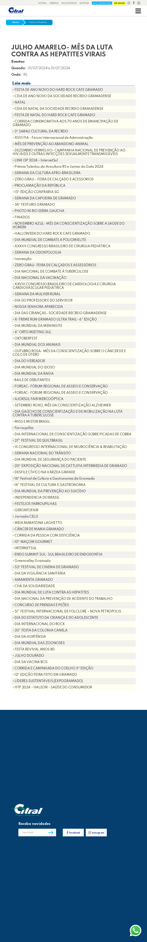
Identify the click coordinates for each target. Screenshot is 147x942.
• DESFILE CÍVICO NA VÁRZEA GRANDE (44, 472)
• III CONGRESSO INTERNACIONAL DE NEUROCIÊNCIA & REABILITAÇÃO (70, 447)
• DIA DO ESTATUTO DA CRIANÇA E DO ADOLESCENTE (55, 618)
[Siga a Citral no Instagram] (138, 3)
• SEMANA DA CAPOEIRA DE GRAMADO (44, 198)
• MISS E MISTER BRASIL (31, 421)
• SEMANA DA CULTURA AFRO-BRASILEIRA (47, 173)
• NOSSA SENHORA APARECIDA (38, 307)
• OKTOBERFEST (25, 338)
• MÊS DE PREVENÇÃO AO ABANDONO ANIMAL (50, 144)
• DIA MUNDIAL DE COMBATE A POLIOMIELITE (49, 240)
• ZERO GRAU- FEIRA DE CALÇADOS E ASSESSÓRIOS (54, 265)
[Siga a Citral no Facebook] (134, 3)
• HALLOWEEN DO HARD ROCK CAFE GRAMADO (51, 233)
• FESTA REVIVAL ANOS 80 (34, 649)
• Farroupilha (23, 428)
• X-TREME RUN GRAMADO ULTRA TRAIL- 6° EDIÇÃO (55, 319)
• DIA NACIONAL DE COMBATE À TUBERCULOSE (50, 271)
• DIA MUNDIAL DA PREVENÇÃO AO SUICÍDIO (49, 491)
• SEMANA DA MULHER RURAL (36, 294)
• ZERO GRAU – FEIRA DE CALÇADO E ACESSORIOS (53, 179)
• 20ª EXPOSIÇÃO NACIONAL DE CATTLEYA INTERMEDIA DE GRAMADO (70, 466)
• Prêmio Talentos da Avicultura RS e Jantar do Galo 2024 (58, 167)
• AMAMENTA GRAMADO (33, 580)
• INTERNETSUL (25, 548)
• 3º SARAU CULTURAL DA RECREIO (40, 131)
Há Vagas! (119, 3)
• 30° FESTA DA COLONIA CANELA (40, 630)
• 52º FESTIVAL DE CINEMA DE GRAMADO (46, 567)
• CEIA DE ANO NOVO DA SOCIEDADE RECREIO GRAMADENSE (62, 96)
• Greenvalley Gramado (32, 561)
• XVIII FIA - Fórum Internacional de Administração (53, 138)
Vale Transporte (102, 3)
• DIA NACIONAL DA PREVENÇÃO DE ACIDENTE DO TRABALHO (63, 599)
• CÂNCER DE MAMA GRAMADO (38, 529)
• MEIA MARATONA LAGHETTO (37, 523)
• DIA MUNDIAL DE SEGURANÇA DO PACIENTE (49, 459)
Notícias (84, 3)
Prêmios (54, 3)
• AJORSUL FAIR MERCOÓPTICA (38, 399)
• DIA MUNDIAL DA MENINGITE (37, 326)
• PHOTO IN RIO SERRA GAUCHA (38, 211)
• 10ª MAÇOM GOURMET (32, 542)
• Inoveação (22, 259)
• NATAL (19, 102)
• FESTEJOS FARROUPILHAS (35, 504)
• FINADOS (21, 217)
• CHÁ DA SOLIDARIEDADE (34, 586)
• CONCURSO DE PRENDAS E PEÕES (41, 605)
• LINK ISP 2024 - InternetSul (35, 160)
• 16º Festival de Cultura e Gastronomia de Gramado (54, 478)
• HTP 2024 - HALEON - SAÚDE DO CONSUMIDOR (52, 687)
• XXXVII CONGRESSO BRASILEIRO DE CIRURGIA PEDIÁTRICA (61, 246)
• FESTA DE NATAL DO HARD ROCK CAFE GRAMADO (54, 115)
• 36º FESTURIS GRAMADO (34, 204)
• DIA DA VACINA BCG (30, 662)
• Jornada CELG (25, 516)
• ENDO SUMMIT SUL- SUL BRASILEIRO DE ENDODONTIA (57, 554)
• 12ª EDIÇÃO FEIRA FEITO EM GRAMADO (45, 674)
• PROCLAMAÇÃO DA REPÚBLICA (39, 185)
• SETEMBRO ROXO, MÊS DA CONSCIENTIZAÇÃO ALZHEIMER (62, 405)
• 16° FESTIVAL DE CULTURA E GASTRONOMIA (49, 485)
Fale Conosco (69, 3)
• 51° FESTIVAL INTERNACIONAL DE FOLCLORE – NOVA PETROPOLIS (67, 611)
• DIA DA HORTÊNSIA (29, 637)
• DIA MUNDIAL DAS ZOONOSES (39, 643)
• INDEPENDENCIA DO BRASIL (36, 497)
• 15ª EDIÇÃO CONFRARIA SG (36, 192)
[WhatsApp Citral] (129, 3)
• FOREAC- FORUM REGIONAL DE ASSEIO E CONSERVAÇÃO (60, 393)
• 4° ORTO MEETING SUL (32, 332)
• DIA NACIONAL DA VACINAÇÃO (39, 278)
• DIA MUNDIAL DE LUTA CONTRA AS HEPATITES (51, 592)
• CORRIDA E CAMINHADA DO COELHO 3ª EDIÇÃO (53, 668)
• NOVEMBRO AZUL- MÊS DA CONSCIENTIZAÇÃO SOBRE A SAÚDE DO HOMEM (69, 225)
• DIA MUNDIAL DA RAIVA (33, 374)
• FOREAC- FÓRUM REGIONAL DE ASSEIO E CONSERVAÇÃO (60, 386)
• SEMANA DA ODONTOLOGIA (37, 252)
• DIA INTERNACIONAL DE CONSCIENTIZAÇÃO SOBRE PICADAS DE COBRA (72, 434)
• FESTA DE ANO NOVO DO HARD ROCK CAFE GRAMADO (58, 90)
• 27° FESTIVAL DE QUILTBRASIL (38, 440)
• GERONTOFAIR (25, 510)
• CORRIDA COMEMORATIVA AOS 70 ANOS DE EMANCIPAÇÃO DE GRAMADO (65, 123)
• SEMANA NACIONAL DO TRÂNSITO (42, 453)
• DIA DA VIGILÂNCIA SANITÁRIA (39, 573)
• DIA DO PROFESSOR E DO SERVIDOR (42, 300)
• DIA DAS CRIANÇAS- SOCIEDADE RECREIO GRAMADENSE (60, 313)
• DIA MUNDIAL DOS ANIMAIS (36, 345)
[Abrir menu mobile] (138, 11)
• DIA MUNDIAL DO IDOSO (34, 367)
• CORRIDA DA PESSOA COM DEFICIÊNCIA (46, 535)
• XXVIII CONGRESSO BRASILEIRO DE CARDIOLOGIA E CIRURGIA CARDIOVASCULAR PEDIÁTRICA (64, 286)
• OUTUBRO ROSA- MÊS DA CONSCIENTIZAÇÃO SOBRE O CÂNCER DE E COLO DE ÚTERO (69, 353)
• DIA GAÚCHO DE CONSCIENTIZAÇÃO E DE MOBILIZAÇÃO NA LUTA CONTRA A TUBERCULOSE (67, 413)
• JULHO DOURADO (28, 656)
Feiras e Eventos (38, 22)
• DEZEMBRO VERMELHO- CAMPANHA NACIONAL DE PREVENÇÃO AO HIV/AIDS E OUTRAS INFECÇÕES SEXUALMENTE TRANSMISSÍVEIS (69, 152)
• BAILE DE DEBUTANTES (31, 380)
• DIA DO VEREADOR (29, 361)
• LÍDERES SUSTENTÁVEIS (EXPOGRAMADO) (48, 681)
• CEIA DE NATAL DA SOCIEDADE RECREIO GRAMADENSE (58, 109)
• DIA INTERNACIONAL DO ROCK (39, 624)
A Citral (42, 3)
